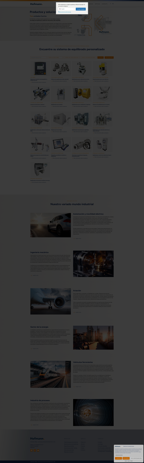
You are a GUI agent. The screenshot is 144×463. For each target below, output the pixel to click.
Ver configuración (136, 458)
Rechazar (126, 458)
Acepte (118, 458)
